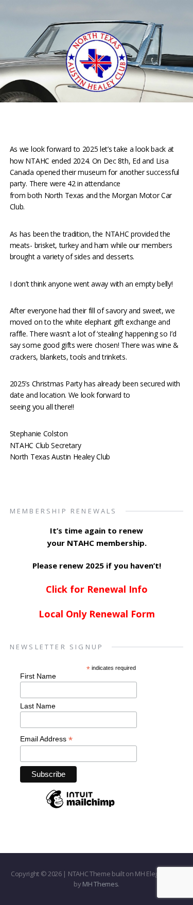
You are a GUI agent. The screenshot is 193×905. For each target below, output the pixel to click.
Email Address (46, 739)
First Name (38, 676)
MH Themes (100, 884)
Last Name (38, 706)
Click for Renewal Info (97, 589)
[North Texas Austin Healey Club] (97, 76)
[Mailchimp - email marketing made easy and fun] (80, 808)
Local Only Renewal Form (97, 614)
